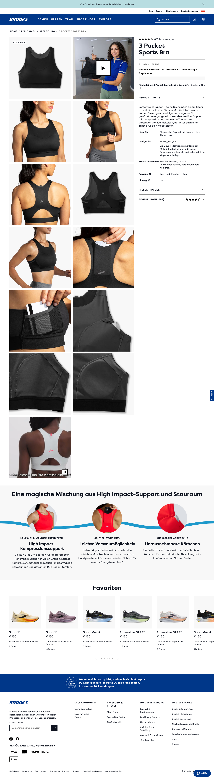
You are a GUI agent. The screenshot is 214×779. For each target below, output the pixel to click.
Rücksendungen (148, 722)
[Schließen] (203, 4)
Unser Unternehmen (182, 709)
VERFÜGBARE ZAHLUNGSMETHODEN (32, 745)
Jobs (174, 739)
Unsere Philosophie (182, 714)
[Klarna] (45, 752)
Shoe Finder (113, 712)
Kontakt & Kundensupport (147, 710)
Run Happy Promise (150, 717)
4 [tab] (104, 658)
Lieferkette (14, 771)
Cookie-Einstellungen (92, 771)
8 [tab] (110, 658)
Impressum (27, 771)
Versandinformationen (151, 735)
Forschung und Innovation (185, 734)
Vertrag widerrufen (113, 771)
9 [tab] (112, 658)
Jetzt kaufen (128, 4)
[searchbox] (173, 19)
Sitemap (76, 771)
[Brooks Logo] (33, 703)
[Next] (118, 658)
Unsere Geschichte (181, 719)
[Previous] (96, 658)
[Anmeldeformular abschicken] (54, 728)
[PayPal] (34, 752)
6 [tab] (107, 658)
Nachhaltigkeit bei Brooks (185, 724)
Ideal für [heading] (143, 132)
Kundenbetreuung (189, 11)
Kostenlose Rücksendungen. (97, 686)
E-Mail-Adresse (16, 723)
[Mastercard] (24, 752)
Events (159, 11)
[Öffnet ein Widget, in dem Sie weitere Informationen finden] (202, 773)
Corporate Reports (181, 729)
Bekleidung (47, 31)
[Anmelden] (194, 19)
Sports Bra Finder (116, 717)
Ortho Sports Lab (83, 709)
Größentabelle (114, 722)
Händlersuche (171, 11)
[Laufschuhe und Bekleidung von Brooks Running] (18, 19)
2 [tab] (101, 658)
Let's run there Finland (81, 715)
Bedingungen (41, 771)
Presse (175, 744)
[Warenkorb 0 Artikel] (203, 19)
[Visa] (13, 752)
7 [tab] (109, 658)
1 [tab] (99, 658)
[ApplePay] (13, 759)
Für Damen (28, 31)
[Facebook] (17, 739)
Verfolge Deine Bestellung (147, 728)
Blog (151, 11)
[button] (40, 68)
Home (13, 31)
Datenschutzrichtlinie (59, 771)
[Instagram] (11, 739)
